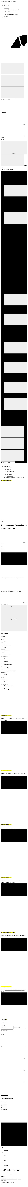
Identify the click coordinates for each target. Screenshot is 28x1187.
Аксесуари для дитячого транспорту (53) (15, 332)
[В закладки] (12, 491)
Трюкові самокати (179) (15, 238)
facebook (3, 1182)
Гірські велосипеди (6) (14, 231)
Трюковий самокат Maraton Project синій (14, 773)
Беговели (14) (13, 233)
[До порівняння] (12, 503)
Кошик (14, 153)
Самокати (9, 234)
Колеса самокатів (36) (17, 249)
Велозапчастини (10, 263)
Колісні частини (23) (14, 267)
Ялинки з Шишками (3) (17, 291)
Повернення (9, 13)
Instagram (8, 1182)
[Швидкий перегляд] (12, 745)
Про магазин (6, 8)
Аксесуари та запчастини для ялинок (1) (18, 279)
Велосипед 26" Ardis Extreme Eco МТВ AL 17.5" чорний (15, 718)
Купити (14, 553)
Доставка (6, 16)
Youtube (12, 1182)
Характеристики (14, 606)
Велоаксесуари (10, 271)
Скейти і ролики (10, 255)
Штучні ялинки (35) (14, 281)
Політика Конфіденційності (13, 9)
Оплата (8, 11)
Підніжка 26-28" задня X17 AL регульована (14, 935)
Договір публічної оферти (12, 14)
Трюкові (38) (12, 258)
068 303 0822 (6, 5)
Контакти (6, 17)
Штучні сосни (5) (16, 289)
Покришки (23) (16, 270)
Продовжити (4, 1095)
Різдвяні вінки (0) (16, 288)
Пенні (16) (12, 260)
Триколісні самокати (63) (15, 241)
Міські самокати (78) (14, 239)
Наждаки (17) (15, 250)
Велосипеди (9, 226)
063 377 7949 (4, 1)
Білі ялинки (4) (16, 284)
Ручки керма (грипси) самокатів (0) (17, 339)
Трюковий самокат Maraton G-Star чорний (14, 990)
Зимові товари (10, 276)
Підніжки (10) (12, 275)
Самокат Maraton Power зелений (12, 828)
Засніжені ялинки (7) (17, 286)
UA (3, 139)
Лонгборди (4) (13, 262)
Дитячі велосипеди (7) (14, 229)
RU (1, 139)
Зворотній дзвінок (12, 1)
